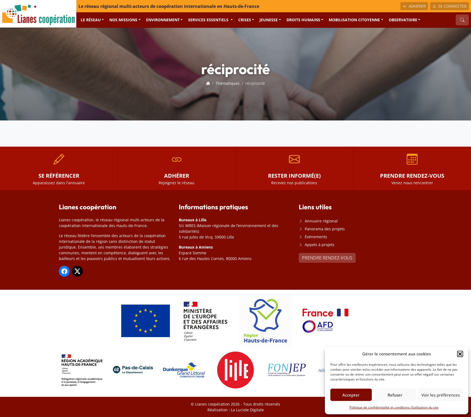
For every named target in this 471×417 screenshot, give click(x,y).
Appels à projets (319, 244)
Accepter (351, 395)
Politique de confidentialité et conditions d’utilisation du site (394, 407)
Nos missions (123, 19)
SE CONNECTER (452, 6)
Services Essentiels (209, 19)
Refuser (395, 395)
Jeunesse (268, 19)
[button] (460, 353)
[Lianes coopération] (38, 13)
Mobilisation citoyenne (354, 19)
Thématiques (228, 83)
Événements (316, 236)
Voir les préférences (440, 395)
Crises (244, 19)
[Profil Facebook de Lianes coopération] (64, 271)
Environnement (163, 19)
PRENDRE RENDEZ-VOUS (327, 258)
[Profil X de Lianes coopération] (77, 271)
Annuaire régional (321, 220)
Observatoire (403, 19)
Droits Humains (303, 19)
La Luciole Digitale (247, 409)
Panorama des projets (325, 228)
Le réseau (91, 19)
